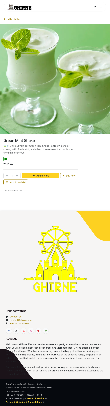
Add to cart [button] (42, 175)
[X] (16, 331)
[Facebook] (9, 331)
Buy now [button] (70, 175)
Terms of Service (35, 398)
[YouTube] (23, 331)
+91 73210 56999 (19, 323)
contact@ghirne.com (21, 320)
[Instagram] (31, 331)
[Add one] (17, 175)
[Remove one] (6, 175)
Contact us (15, 316)
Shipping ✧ (22, 402)
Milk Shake (13, 19)
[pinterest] (38, 331)
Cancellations (35, 402)
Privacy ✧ (11, 402)
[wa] (46, 331)
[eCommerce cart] (95, 7)
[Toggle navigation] (101, 7)
